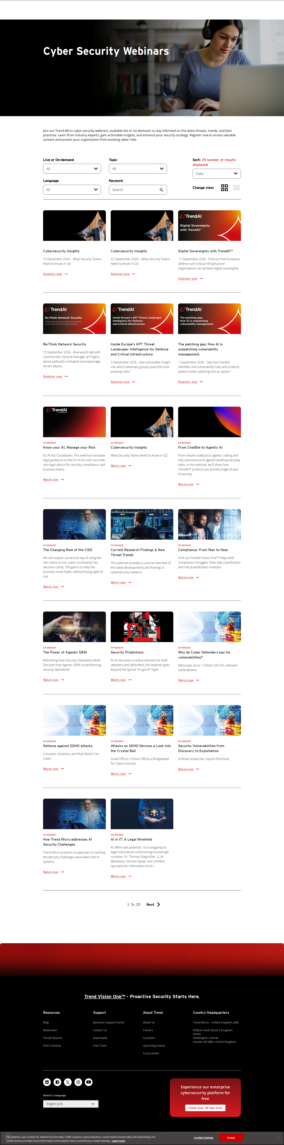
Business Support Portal (108, 1022)
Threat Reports (52, 1038)
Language (51, 181)
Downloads (100, 1038)
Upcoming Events (154, 1045)
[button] (71, 1104)
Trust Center (151, 1053)
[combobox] (72, 169)
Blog (46, 1022)
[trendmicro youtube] (89, 1082)
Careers (148, 1030)
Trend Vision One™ (104, 996)
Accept (231, 1137)
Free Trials (100, 1045)
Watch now (50, 479)
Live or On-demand (58, 160)
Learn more (118, 1140)
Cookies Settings (203, 1137)
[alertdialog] (142, 1138)
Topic (113, 160)
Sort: (214, 162)
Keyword (116, 181)
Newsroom (50, 1030)
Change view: (203, 188)
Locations (149, 1038)
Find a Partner (52, 1045)
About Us (149, 1022)
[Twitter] (68, 1082)
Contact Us (100, 1030)
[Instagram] (78, 1082)
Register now (52, 273)
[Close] (278, 1137)
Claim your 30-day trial (203, 1107)
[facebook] (57, 1082)
